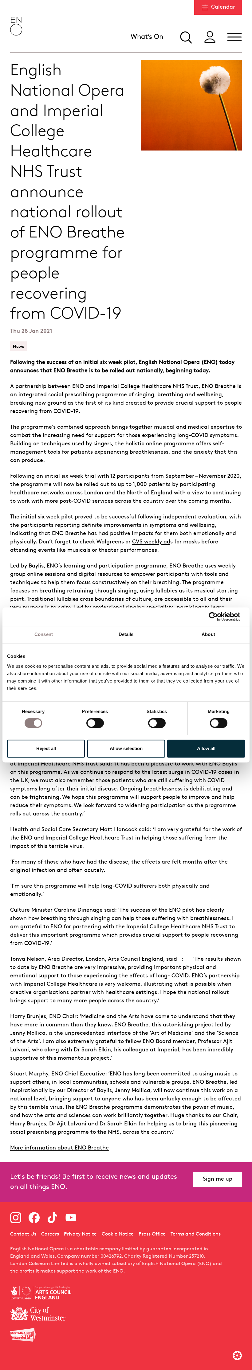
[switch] (95, 723)
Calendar (223, 7)
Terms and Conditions (196, 1234)
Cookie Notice (118, 1234)
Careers (50, 1234)
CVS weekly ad (151, 542)
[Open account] (210, 37)
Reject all (46, 748)
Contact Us (23, 1234)
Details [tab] (126, 634)
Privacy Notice (80, 1234)
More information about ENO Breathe (59, 1148)
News (18, 346)
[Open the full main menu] (234, 37)
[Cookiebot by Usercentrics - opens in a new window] (218, 616)
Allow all (206, 748)
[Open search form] (185, 37)
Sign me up (217, 1179)
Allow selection (126, 748)
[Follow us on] (15, 1217)
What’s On (147, 37)
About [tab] (208, 634)
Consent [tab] (43, 634)
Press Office (152, 1234)
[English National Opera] (16, 26)
